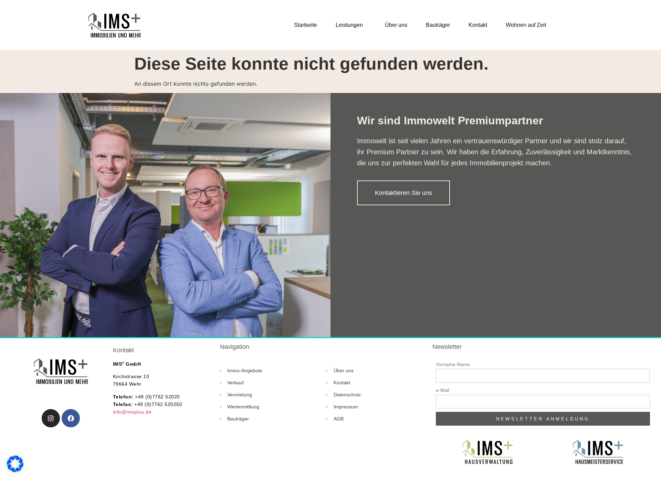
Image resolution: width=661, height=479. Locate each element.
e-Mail (442, 390)
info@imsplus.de (132, 412)
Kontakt (478, 25)
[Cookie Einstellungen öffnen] (15, 470)
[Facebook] (71, 418)
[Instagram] (51, 418)
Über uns (396, 25)
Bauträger (438, 25)
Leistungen (349, 25)
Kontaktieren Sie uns (403, 192)
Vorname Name (453, 364)
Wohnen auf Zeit (526, 25)
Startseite (305, 25)
